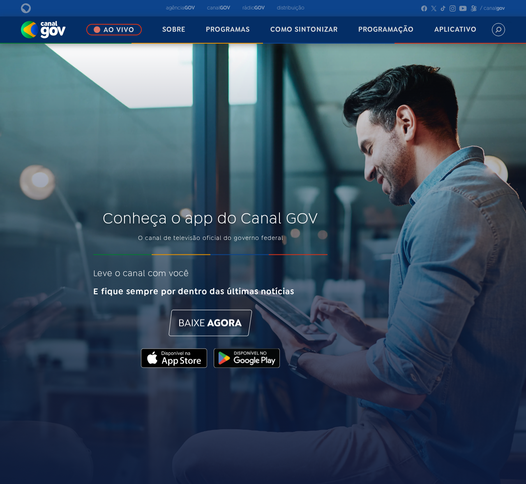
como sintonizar (304, 29)
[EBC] (35, 8)
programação (386, 29)
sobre (173, 29)
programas (228, 29)
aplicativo (455, 29)
